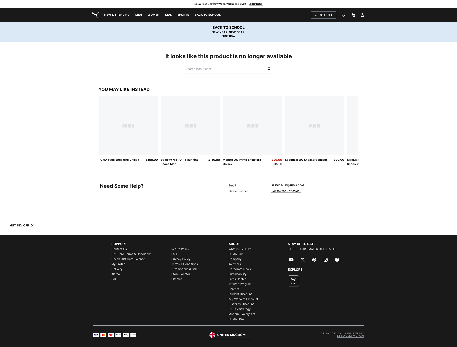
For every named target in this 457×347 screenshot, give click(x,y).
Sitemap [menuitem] (176, 279)
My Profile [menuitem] (118, 264)
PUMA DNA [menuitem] (236, 319)
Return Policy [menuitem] (180, 249)
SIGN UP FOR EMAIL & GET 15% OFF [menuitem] (312, 249)
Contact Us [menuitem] (119, 249)
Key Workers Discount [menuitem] (243, 299)
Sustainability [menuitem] (237, 274)
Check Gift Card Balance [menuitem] (128, 259)
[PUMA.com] (94, 15)
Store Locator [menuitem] (180, 274)
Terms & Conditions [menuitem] (184, 264)
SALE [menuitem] (115, 279)
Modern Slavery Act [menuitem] (241, 314)
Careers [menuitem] (233, 289)
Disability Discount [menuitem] (241, 304)
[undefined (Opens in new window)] (293, 280)
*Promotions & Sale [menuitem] (184, 269)
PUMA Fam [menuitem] (235, 254)
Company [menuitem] (235, 259)
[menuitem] (116, 15)
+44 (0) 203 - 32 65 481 (286, 191)
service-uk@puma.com (287, 185)
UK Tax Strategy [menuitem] (239, 309)
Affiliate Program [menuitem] (240, 284)
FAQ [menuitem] (174, 254)
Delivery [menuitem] (116, 269)
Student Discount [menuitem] (240, 294)
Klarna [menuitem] (115, 274)
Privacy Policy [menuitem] (180, 259)
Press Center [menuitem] (237, 279)
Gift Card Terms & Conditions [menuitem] (131, 254)
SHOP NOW (256, 3)
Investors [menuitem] (234, 264)
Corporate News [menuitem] (239, 269)
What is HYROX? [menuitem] (239, 249)
